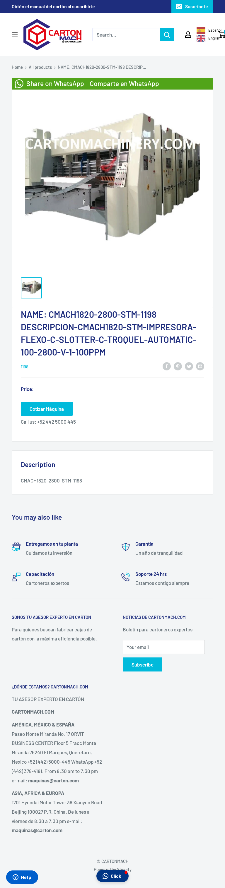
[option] (205, 38)
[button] (112, 876)
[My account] (188, 34)
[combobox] (205, 30)
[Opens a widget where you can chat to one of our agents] (22, 877)
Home (17, 67)
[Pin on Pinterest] (178, 366)
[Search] (167, 34)
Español (212, 30)
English (212, 38)
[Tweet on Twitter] (189, 366)
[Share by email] (200, 366)
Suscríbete (196, 6)
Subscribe (143, 664)
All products (40, 67)
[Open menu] (15, 34)
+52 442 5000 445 (56, 422)
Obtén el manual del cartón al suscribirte (53, 6)
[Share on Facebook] (167, 366)
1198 (24, 366)
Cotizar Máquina (47, 409)
